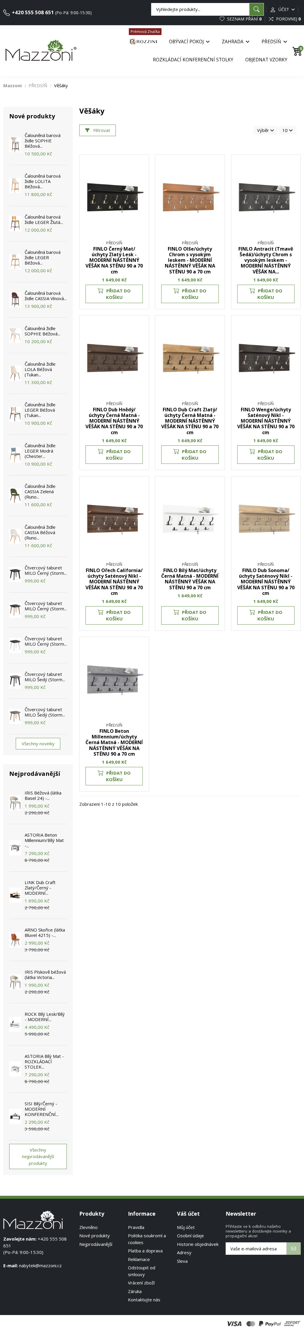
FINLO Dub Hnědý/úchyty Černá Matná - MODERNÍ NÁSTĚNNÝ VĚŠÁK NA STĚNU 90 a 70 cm (114, 421)
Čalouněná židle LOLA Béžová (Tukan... (40, 369)
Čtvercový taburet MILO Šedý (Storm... (45, 676)
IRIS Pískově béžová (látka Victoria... (45, 974)
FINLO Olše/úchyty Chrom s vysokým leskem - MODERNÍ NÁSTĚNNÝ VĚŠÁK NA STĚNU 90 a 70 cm (190, 260)
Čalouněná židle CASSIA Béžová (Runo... (40, 532)
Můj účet (186, 1227)
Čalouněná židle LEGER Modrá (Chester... (40, 450)
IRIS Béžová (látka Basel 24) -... (43, 795)
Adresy (184, 1252)
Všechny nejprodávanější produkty (38, 1156)
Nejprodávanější (95, 1244)
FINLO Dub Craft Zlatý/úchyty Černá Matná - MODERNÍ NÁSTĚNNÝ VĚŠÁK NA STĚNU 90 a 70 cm (189, 421)
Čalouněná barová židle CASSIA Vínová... (45, 295)
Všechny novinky (38, 743)
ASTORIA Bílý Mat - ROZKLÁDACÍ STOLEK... (44, 1061)
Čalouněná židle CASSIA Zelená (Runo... (40, 491)
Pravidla (136, 1227)
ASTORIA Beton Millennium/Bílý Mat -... (44, 840)
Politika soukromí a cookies (147, 1239)
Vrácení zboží (141, 1283)
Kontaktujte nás (144, 1300)
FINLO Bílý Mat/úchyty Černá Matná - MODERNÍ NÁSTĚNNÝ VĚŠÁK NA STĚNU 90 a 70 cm (189, 579)
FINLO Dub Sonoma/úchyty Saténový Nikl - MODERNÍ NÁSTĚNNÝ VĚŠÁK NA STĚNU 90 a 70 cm (265, 581)
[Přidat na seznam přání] (141, 167)
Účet (283, 9)
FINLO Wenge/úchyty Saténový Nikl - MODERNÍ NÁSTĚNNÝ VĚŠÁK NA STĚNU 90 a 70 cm (265, 421)
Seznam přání (244, 19)
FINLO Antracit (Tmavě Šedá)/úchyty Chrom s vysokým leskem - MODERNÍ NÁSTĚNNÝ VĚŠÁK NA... (265, 260)
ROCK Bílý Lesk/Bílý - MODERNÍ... (45, 1016)
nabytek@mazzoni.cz (40, 1265)
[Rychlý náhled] (141, 189)
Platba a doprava (145, 1251)
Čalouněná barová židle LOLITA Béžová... (43, 181)
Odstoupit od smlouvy (141, 1271)
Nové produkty (94, 1235)
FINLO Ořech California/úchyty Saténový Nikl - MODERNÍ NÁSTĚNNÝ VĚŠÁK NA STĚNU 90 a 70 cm (114, 581)
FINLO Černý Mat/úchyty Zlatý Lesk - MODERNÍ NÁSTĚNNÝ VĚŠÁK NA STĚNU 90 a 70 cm (114, 260)
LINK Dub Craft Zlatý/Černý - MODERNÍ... (40, 887)
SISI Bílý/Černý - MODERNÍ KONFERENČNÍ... (41, 1109)
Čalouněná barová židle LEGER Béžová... (43, 257)
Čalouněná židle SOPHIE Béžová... (42, 331)
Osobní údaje (190, 1235)
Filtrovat (101, 130)
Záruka (135, 1291)
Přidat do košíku (118, 294)
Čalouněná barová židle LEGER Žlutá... (44, 219)
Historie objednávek (197, 1244)
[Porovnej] (141, 178)
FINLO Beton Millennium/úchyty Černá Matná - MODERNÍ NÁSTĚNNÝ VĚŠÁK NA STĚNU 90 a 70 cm (114, 742)
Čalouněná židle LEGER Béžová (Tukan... (40, 410)
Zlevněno (88, 1227)
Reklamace (139, 1259)
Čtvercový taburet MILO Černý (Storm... (46, 570)
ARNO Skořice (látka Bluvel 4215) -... (45, 932)
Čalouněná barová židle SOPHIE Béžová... (43, 140)
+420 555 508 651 (32, 12)
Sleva (182, 1261)
